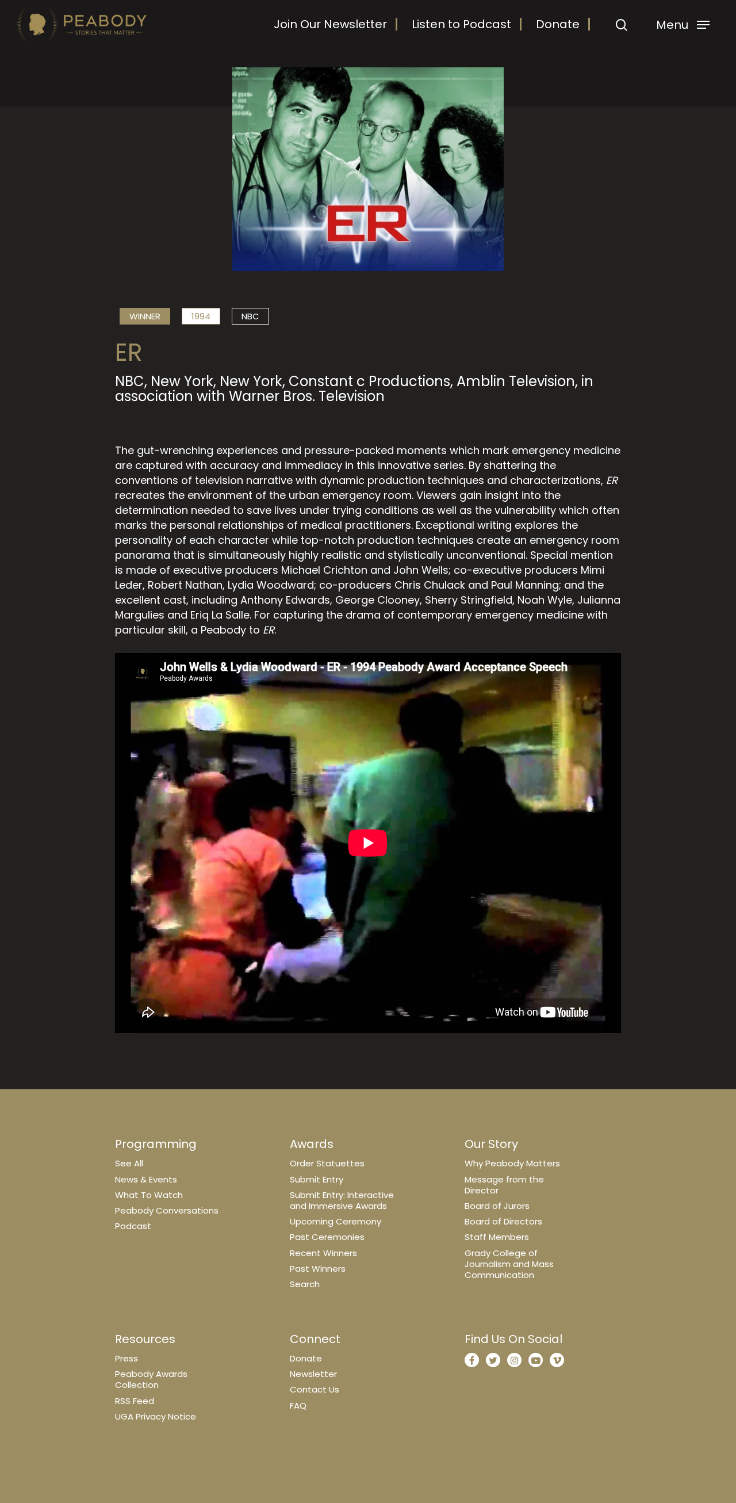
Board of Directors (503, 1221)
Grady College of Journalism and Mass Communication (509, 1264)
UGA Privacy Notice (155, 1416)
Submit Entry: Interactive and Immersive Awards (342, 1200)
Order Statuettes (327, 1163)
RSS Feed (134, 1401)
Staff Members (497, 1237)
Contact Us (314, 1389)
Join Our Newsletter (330, 24)
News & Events (146, 1179)
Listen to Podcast (461, 24)
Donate (558, 24)
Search (305, 1284)
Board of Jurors (497, 1206)
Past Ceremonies (327, 1237)
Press (126, 1358)
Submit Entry (316, 1179)
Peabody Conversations (166, 1210)
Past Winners (318, 1268)
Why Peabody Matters (512, 1163)
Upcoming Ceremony (335, 1221)
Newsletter (313, 1374)
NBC (250, 316)
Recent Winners (323, 1253)
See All (129, 1163)
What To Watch (149, 1195)
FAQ (298, 1405)
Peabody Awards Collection (151, 1379)
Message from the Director (504, 1184)
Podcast (133, 1226)
